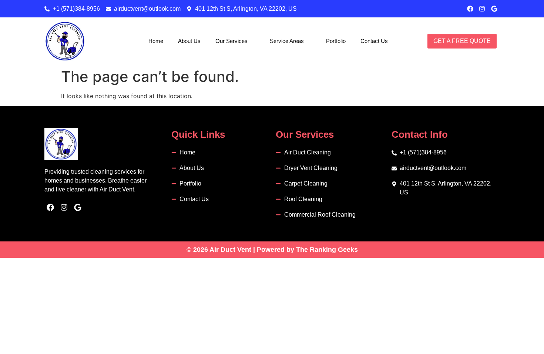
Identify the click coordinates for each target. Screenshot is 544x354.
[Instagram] (482, 9)
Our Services (231, 41)
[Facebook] (470, 9)
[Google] (494, 9)
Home (155, 41)
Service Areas (287, 41)
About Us (189, 41)
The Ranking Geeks (327, 249)
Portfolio (336, 41)
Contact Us (374, 41)
